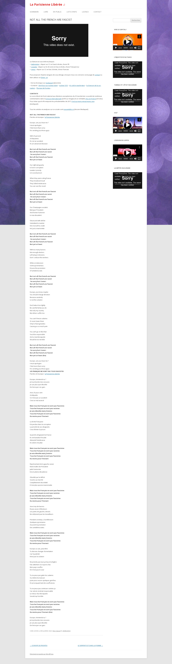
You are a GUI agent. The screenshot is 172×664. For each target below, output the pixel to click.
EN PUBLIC (57, 12)
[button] (127, 42)
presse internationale (53, 99)
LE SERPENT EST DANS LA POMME (90, 645)
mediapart (49, 83)
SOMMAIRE (34, 12)
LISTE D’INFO (72, 12)
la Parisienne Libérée (52, 117)
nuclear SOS (63, 85)
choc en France (90, 99)
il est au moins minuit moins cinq (83, 101)
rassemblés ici (69, 109)
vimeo (33, 69)
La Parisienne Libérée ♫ (47, 4)
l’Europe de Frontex (43, 88)
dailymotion (35, 64)
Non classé (57, 631)
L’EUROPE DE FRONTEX (38, 645)
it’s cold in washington (77, 85)
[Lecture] (116, 48)
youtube (34, 67)
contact (97, 75)
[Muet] (135, 48)
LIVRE (46, 12)
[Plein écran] (139, 48)
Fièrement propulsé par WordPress (41, 654)
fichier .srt (44, 77)
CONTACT (97, 12)
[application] (127, 42)
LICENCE (85, 12)
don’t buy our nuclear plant (48, 85)
